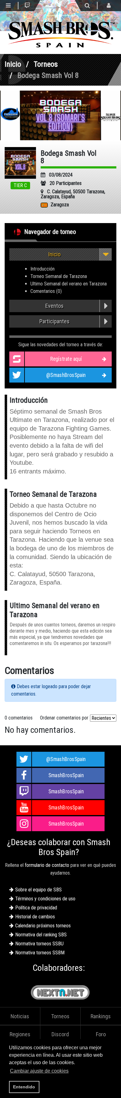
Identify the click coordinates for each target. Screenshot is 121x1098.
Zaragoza (60, 205)
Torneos (46, 64)
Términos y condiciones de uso (45, 899)
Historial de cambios (35, 917)
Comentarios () (46, 291)
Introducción (42, 269)
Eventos (54, 306)
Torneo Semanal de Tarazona (58, 276)
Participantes (54, 321)
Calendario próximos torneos (43, 926)
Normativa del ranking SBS (41, 935)
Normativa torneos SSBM (40, 953)
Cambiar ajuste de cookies (39, 1070)
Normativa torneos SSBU (39, 944)
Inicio (13, 64)
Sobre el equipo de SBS (38, 890)
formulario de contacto (47, 865)
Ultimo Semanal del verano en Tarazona (68, 284)
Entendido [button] (24, 1086)
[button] (72, 1072)
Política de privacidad (36, 908)
